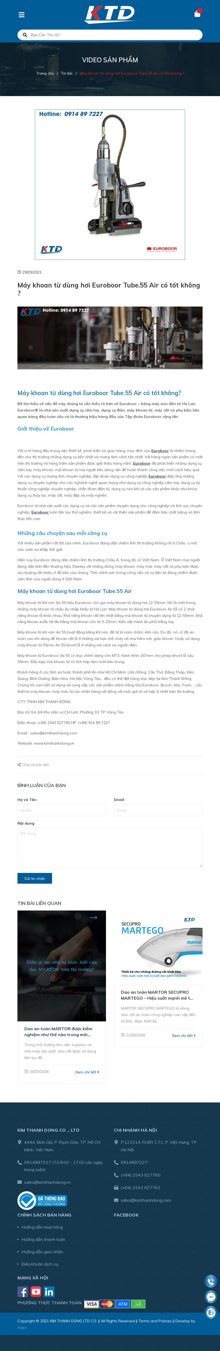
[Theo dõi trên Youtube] (36, 1291)
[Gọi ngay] (210, 1281)
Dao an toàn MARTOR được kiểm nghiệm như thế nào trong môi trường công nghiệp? (58, 1032)
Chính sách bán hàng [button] (44, 1215)
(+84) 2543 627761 (140, 1187)
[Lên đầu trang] (205, 1325)
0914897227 (37, 1162)
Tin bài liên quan (39, 903)
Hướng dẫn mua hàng (42, 1227)
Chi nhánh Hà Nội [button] (135, 1130)
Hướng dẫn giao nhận (42, 1251)
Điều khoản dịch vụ (39, 1264)
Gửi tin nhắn (34, 878)
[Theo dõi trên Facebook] (23, 1291)
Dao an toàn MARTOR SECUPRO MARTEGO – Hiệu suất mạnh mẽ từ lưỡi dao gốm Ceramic (157, 995)
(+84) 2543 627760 (140, 1175)
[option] (61, 997)
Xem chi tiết (86, 1072)
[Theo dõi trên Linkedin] (49, 1291)
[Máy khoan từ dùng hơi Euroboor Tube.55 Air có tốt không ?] (110, 184)
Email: (119, 799)
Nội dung (25, 823)
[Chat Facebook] (210, 1297)
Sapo (21, 1327)
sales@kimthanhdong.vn (47, 1182)
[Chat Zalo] (210, 1312)
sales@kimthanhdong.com (146, 1200)
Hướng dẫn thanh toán (43, 1239)
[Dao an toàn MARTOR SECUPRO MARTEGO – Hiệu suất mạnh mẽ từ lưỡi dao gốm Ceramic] (158, 948)
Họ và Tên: (27, 799)
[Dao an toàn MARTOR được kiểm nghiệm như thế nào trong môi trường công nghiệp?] (61, 966)
